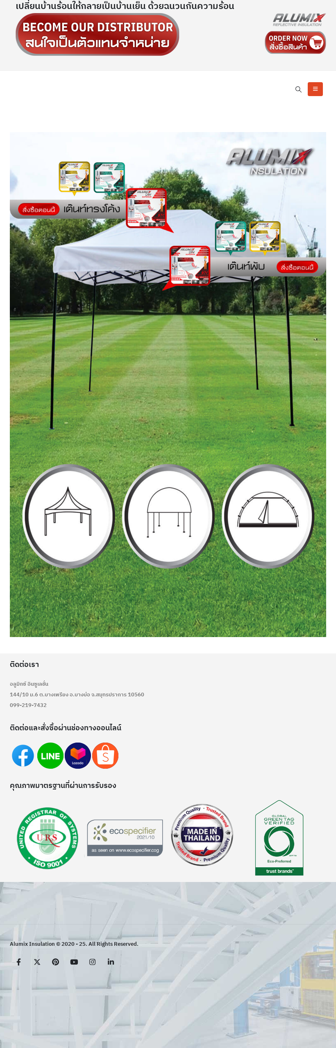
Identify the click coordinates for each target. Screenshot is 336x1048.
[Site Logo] (299, 19)
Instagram (92, 961)
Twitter (37, 961)
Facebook (18, 961)
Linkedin (110, 961)
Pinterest (55, 961)
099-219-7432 (28, 705)
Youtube (74, 961)
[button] (298, 90)
